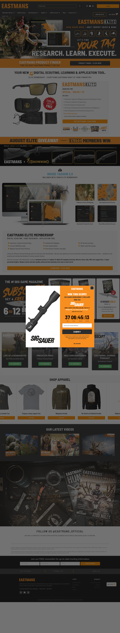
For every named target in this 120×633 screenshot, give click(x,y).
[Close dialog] (92, 287)
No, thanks (77, 343)
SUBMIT (77, 331)
